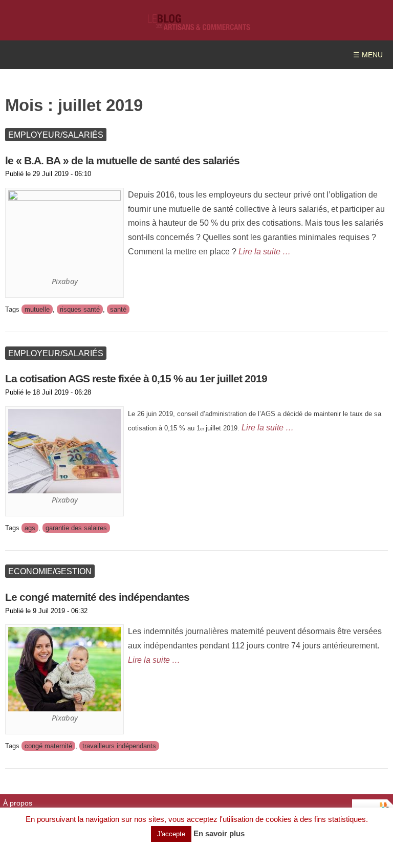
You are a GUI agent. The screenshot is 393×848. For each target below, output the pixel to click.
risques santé (80, 309)
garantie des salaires (76, 528)
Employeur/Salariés (55, 134)
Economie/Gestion (50, 571)
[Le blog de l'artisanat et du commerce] (199, 25)
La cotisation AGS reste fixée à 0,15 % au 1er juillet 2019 (136, 378)
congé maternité (48, 746)
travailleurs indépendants (119, 746)
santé (118, 309)
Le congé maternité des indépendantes (97, 597)
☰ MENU (368, 55)
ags (30, 528)
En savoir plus (219, 833)
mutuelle (37, 309)
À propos (17, 803)
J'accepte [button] (171, 834)
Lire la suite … (264, 251)
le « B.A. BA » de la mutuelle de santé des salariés (122, 160)
